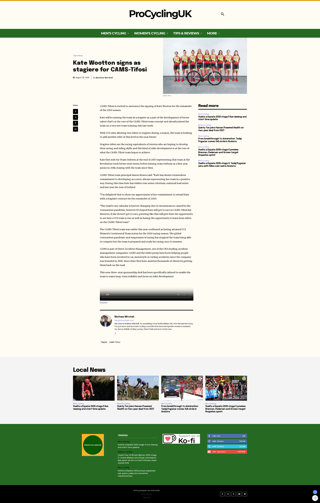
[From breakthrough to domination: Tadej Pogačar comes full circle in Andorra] (182, 388)
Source (103, 302)
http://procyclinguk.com (124, 320)
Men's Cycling (203, 114)
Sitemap (146, 497)
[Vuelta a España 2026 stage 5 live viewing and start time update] (94, 388)
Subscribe (241, 452)
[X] (75, 117)
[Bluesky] (245, 494)
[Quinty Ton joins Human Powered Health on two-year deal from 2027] (138, 388)
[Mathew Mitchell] (106, 325)
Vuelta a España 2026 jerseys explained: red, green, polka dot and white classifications (137, 473)
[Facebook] (75, 111)
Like (243, 436)
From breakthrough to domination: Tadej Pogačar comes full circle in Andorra (179, 409)
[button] (222, 14)
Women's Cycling (204, 125)
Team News (78, 56)
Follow (242, 441)
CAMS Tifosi (114, 342)
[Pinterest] (75, 123)
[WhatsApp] (75, 129)
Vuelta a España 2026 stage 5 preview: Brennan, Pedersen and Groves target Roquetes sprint (218, 152)
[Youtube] (239, 494)
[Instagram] (228, 494)
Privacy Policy (146, 494)
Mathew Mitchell (104, 78)
